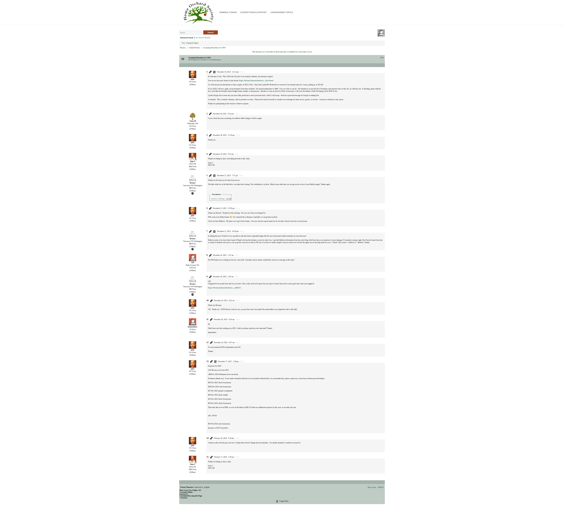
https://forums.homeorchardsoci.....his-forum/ (256, 81)
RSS (382, 58)
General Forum (194, 48)
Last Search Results (202, 37)
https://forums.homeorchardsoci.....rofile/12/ (224, 288)
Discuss (183, 48)
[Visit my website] (192, 193)
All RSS (381, 487)
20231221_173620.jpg (217, 199)
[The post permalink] (210, 72)
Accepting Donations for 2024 (214, 48)
